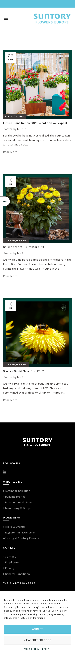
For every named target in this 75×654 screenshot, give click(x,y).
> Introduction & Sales (17, 502)
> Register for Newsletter (19, 532)
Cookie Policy (31, 648)
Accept (37, 629)
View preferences (38, 640)
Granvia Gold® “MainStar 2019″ (23, 371)
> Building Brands (14, 496)
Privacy (45, 648)
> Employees (11, 562)
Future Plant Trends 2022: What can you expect (35, 123)
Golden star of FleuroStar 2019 (23, 247)
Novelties (21, 240)
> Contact (9, 556)
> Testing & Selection (16, 491)
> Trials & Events (14, 526)
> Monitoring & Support (18, 508)
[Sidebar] (5, 201)
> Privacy (9, 568)
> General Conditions (16, 574)
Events (9, 116)
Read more (10, 152)
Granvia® (19, 116)
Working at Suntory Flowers (21, 538)
